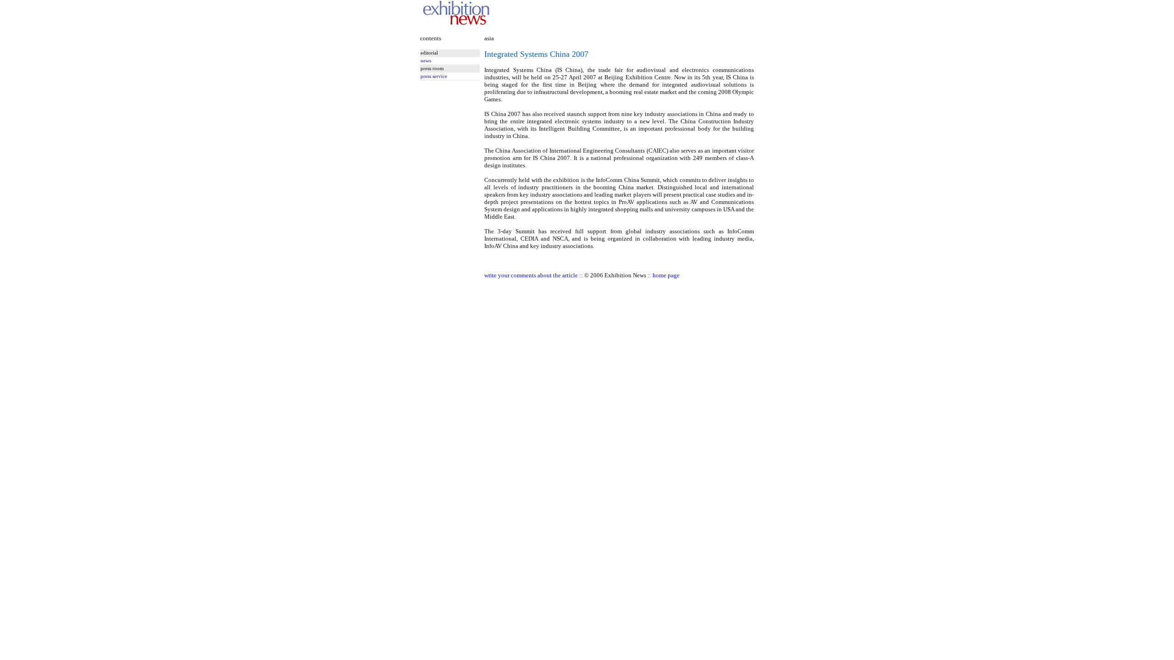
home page (666, 275)
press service (434, 76)
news (426, 60)
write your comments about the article (531, 275)
